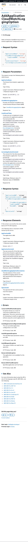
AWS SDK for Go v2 (9, 390)
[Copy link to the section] (2, 47)
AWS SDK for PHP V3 (9, 399)
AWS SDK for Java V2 (9, 392)
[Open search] (25, 4)
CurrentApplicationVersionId (16, 62)
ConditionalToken (12, 61)
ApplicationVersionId (13, 197)
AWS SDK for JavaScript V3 (11, 394)
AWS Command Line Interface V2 (13, 383)
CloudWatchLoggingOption (14, 55)
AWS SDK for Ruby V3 (9, 403)
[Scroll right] (21, 5)
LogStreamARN (12, 57)
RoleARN (12, 206)
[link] (18, 12)
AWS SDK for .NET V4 (9, 386)
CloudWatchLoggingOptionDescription (13, 283)
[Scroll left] (8, 5)
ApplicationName (11, 54)
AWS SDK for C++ (8, 388)
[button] (6, 35)
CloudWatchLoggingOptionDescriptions (13, 271)
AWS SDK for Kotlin (9, 396)
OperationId (10, 211)
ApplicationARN (11, 195)
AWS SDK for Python (9, 401)
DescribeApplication (8, 128)
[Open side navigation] (2, 9)
